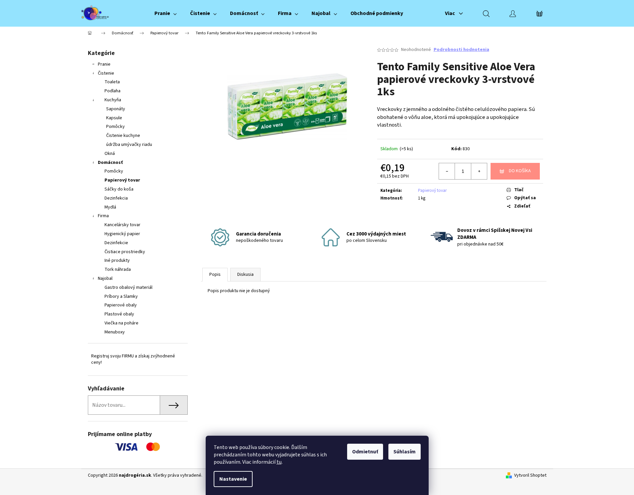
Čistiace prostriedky (125, 251)
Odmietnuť (365, 451)
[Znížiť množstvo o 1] (447, 171)
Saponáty (115, 109)
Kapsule (114, 118)
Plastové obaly (119, 314)
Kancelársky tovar (122, 225)
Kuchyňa (113, 100)
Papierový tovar (122, 180)
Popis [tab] (215, 274)
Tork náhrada (118, 269)
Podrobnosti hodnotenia (461, 50)
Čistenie (106, 73)
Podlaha (112, 91)
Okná (110, 153)
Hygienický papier (122, 234)
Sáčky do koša (119, 189)
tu (279, 462)
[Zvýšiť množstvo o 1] (479, 171)
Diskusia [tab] (245, 274)
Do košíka (520, 171)
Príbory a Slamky (121, 296)
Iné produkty (117, 260)
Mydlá (110, 207)
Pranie (104, 64)
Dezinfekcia (116, 198)
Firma (103, 216)
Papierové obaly (121, 305)
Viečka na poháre (121, 323)
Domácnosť (110, 162)
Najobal (105, 278)
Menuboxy (115, 332)
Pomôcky (115, 126)
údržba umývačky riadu (129, 144)
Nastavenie (233, 479)
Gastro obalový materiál (128, 287)
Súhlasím (404, 451)
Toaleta (112, 82)
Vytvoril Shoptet (530, 475)
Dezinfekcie (116, 243)
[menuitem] (165, 13)
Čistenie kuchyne (123, 135)
